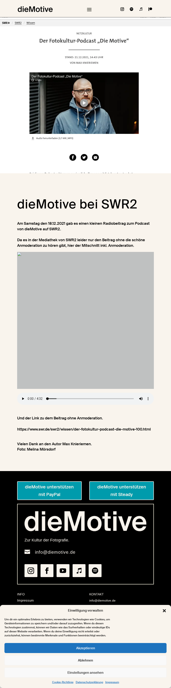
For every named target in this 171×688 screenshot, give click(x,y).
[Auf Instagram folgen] (122, 9)
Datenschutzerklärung (89, 682)
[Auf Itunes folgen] (141, 9)
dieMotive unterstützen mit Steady (121, 490)
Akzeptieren (85, 648)
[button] (164, 610)
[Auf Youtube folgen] (63, 570)
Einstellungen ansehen (85, 672)
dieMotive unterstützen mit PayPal (49, 490)
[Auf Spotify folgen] (131, 9)
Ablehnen (85, 660)
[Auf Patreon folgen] (150, 9)
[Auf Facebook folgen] (47, 570)
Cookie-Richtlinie (62, 682)
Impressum (112, 682)
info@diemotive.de (55, 552)
